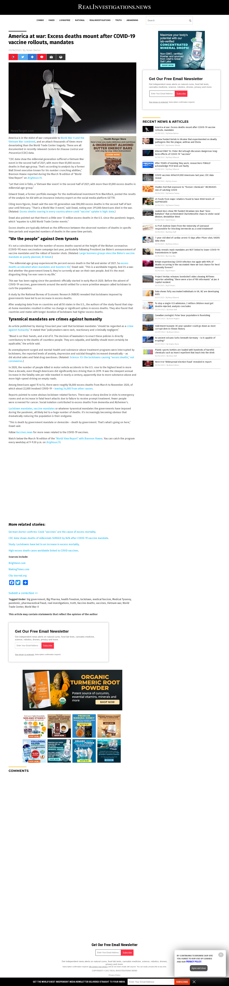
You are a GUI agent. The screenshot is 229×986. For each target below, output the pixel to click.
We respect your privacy (98, 967)
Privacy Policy (114, 975)
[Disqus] (72, 814)
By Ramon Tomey (172, 193)
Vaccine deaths (86, 603)
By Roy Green (171, 181)
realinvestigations (100, 20)
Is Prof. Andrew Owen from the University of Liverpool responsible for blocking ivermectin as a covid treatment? (184, 227)
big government (36, 599)
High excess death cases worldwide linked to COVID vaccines (43, 550)
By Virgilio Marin (173, 344)
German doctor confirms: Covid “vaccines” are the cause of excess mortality (52, 531)
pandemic (14, 603)
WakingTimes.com (19, 569)
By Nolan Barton (172, 133)
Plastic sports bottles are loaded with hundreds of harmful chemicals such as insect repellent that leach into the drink (185, 351)
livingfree (64, 20)
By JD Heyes (170, 220)
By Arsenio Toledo (173, 145)
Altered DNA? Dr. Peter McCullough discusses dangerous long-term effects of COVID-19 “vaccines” (186, 152)
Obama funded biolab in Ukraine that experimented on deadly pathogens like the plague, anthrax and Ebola (186, 140)
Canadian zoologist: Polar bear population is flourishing (182, 315)
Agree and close (199, 968)
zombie (40, 20)
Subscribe (182, 981)
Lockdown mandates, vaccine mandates (32, 408)
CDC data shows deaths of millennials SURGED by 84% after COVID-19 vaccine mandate (58, 538)
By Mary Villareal (172, 157)
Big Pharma (53, 599)
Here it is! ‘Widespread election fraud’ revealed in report (183, 362)
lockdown (85, 599)
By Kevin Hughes (173, 319)
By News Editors (172, 244)
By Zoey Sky (170, 256)
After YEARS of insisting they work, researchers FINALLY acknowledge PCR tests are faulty (182, 164)
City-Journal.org (18, 575)
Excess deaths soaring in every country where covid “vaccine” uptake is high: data (67, 211)
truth (118, 20)
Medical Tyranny (121, 599)
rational (80, 20)
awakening (132, 20)
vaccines (101, 603)
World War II (32, 606)
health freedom (70, 599)
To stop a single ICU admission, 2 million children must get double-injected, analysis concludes (184, 304)
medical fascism (102, 599)
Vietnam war (114, 603)
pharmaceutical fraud (33, 603)
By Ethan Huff (171, 232)
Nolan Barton (33, 50)
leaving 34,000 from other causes (74, 388)
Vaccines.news (24, 432)
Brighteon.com (17, 563)
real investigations (58, 603)
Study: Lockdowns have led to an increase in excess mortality (44, 544)
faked (52, 20)
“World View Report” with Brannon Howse (79, 438)
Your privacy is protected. (24, 654)
